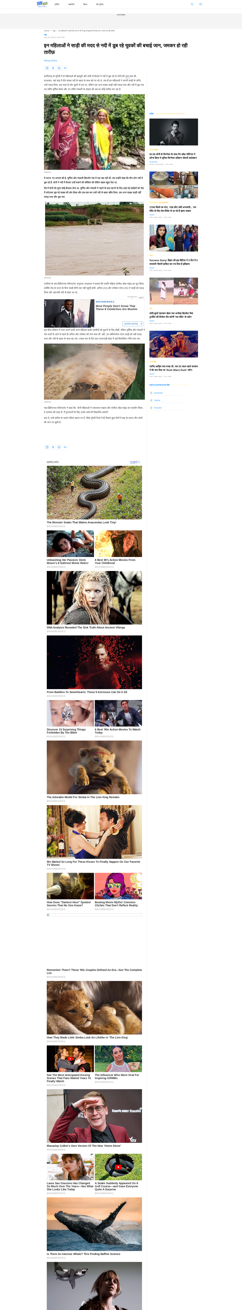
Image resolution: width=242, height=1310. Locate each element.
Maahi (151, 215)
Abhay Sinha (50, 60)
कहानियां (71, 4)
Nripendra (153, 162)
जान (127, 76)
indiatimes (47, 172)
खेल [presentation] (150, 308)
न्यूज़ (54, 30)
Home (46, 30)
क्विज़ (85, 4)
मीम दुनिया (100, 4)
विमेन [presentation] (151, 255)
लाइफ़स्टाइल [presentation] (153, 149)
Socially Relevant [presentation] (158, 202)
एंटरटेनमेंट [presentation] (152, 361)
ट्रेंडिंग (56, 4)
